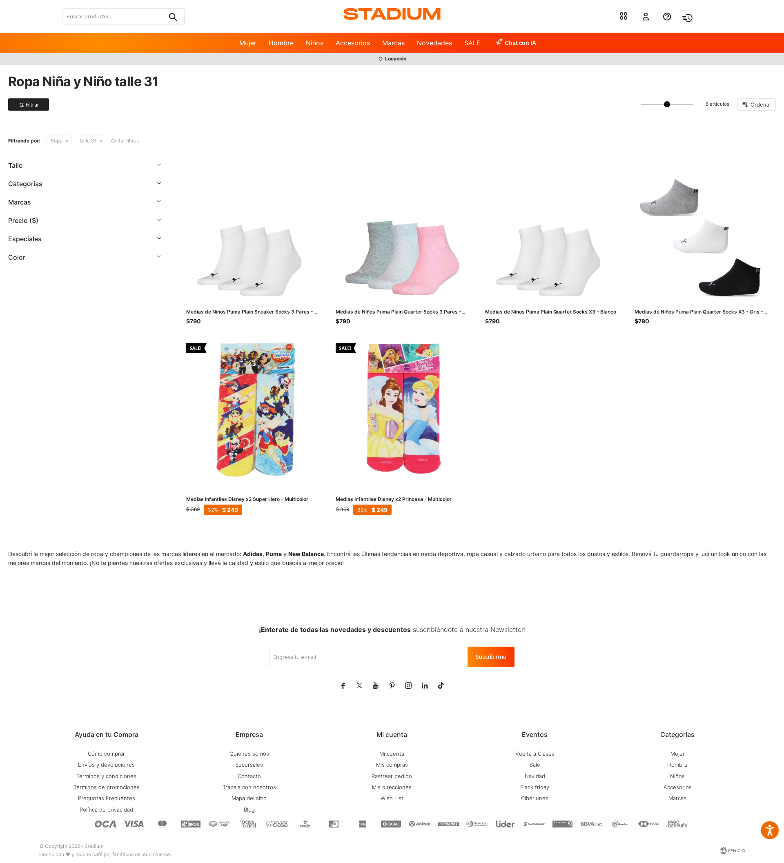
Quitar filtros (125, 141)
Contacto (249, 776)
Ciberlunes (534, 798)
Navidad (535, 776)
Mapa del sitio (249, 798)
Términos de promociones (107, 787)
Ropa (56, 141)
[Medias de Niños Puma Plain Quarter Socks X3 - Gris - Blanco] (701, 231)
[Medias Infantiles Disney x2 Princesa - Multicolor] (402, 409)
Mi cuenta (391, 753)
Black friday (534, 787)
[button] (172, 16)
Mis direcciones (392, 787)
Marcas (393, 43)
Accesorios (353, 43)
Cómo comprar (106, 753)
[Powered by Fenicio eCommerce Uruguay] (732, 850)
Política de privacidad (106, 809)
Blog (249, 809)
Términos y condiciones (106, 776)
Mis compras (392, 764)
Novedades (434, 43)
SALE (472, 43)
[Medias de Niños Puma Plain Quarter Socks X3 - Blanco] (551, 231)
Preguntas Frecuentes (106, 798)
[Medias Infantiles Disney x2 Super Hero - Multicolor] (252, 409)
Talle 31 (88, 141)
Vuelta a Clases (535, 753)
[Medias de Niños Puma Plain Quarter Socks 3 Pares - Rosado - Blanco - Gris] (402, 231)
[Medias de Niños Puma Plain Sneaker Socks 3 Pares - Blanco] (252, 231)
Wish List (392, 798)
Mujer (247, 43)
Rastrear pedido (392, 776)
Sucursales (249, 764)
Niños (314, 43)
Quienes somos (249, 753)
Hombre (281, 43)
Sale (535, 764)
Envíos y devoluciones (106, 764)
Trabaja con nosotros (249, 787)
